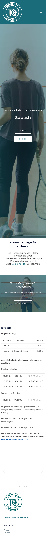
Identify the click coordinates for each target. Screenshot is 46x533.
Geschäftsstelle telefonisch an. (14, 439)
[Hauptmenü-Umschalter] (41, 11)
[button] (4, 471)
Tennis (6, 530)
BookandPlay (19, 264)
